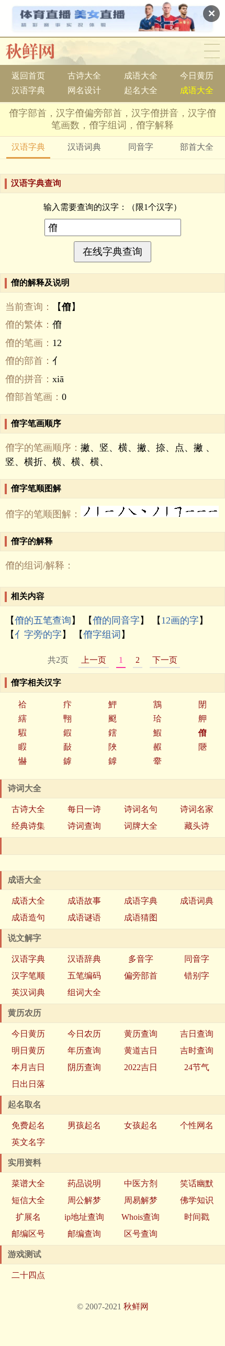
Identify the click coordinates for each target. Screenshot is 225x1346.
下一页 (164, 659)
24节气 (196, 1067)
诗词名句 (141, 809)
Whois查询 (140, 1216)
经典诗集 (28, 825)
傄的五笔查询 (43, 620)
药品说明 (84, 1183)
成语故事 (84, 900)
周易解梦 (141, 1200)
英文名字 (28, 1142)
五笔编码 (84, 975)
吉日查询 (196, 1033)
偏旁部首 (141, 975)
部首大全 (196, 146)
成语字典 (141, 900)
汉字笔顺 (28, 975)
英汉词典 (28, 992)
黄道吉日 (141, 1050)
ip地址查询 (84, 1216)
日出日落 (28, 1084)
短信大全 (28, 1200)
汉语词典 (84, 146)
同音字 (140, 146)
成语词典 (196, 900)
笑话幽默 (196, 1183)
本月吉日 (28, 1067)
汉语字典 (28, 90)
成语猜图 (141, 917)
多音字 (140, 958)
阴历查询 (84, 1067)
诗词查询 (84, 825)
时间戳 (196, 1216)
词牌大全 (141, 825)
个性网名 (196, 1125)
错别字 (196, 975)
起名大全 (141, 90)
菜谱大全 (28, 1183)
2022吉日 (141, 1067)
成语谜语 (84, 917)
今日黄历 (196, 75)
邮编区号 (28, 1233)
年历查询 (84, 1050)
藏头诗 (196, 825)
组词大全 (84, 992)
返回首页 (28, 75)
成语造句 (28, 917)
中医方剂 (141, 1183)
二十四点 (28, 1275)
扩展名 (28, 1216)
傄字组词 (102, 634)
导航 (212, 51)
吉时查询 (196, 1050)
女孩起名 (141, 1125)
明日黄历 (28, 1050)
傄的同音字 (116, 620)
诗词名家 (196, 809)
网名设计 (84, 90)
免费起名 (28, 1125)
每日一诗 (84, 809)
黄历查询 (141, 1033)
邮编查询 (84, 1233)
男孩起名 (84, 1125)
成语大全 (141, 75)
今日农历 (84, 1033)
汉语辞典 (84, 958)
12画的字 (180, 620)
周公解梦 (84, 1200)
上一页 (93, 659)
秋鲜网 (38, 51)
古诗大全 (84, 75)
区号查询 (141, 1233)
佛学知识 (196, 1200)
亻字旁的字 (38, 634)
